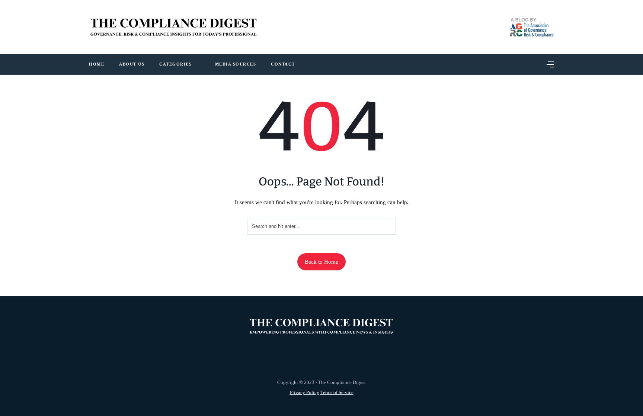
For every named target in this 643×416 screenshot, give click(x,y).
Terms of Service (337, 392)
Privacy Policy (304, 392)
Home (96, 64)
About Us (131, 64)
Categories (175, 64)
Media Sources (235, 64)
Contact (283, 64)
